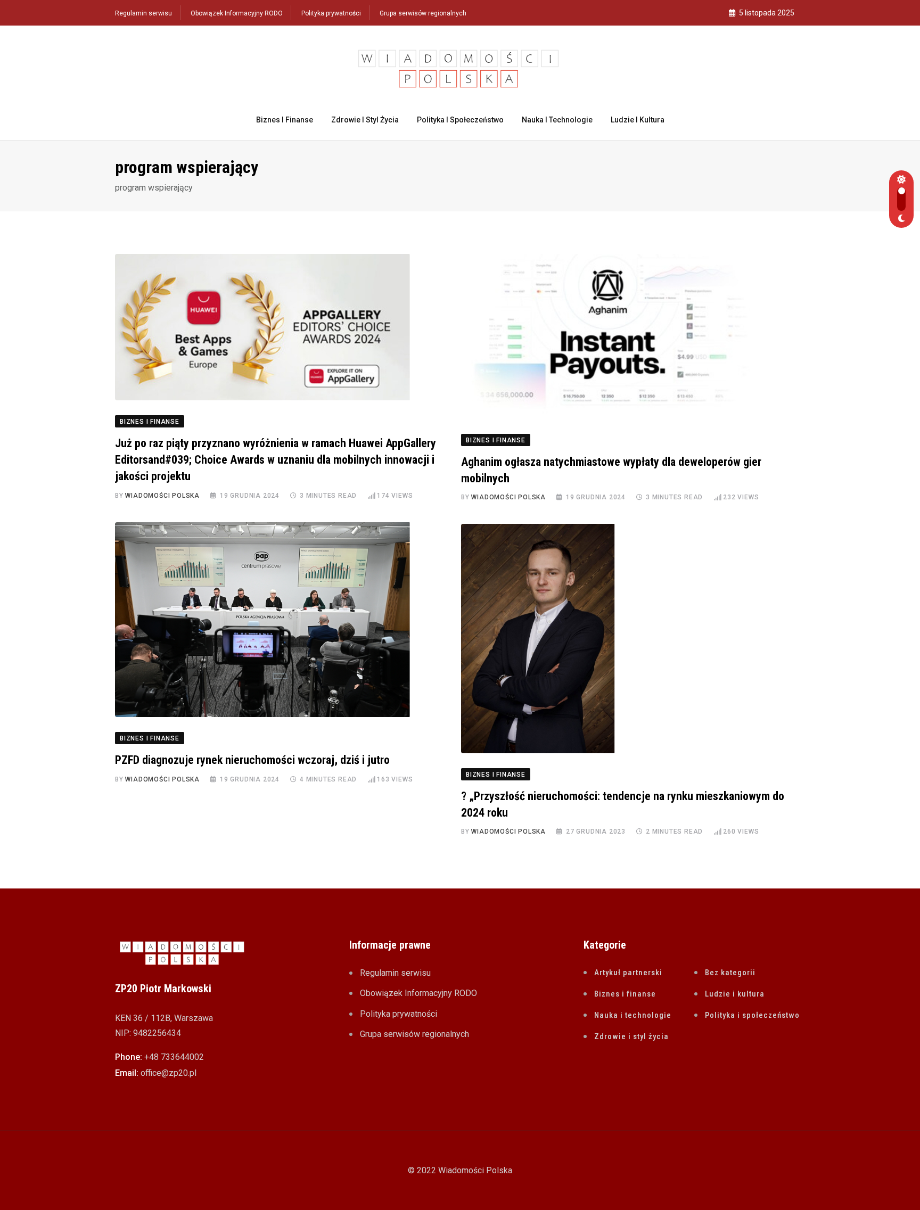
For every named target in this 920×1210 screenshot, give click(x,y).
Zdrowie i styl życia (365, 120)
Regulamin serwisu (143, 13)
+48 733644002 (174, 1057)
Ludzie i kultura (637, 120)
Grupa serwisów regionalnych (423, 13)
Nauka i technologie (557, 120)
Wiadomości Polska (162, 495)
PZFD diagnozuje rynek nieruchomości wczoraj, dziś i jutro (252, 760)
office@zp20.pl (168, 1073)
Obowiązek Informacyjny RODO (237, 13)
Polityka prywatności (331, 13)
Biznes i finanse (284, 120)
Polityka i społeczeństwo (460, 120)
